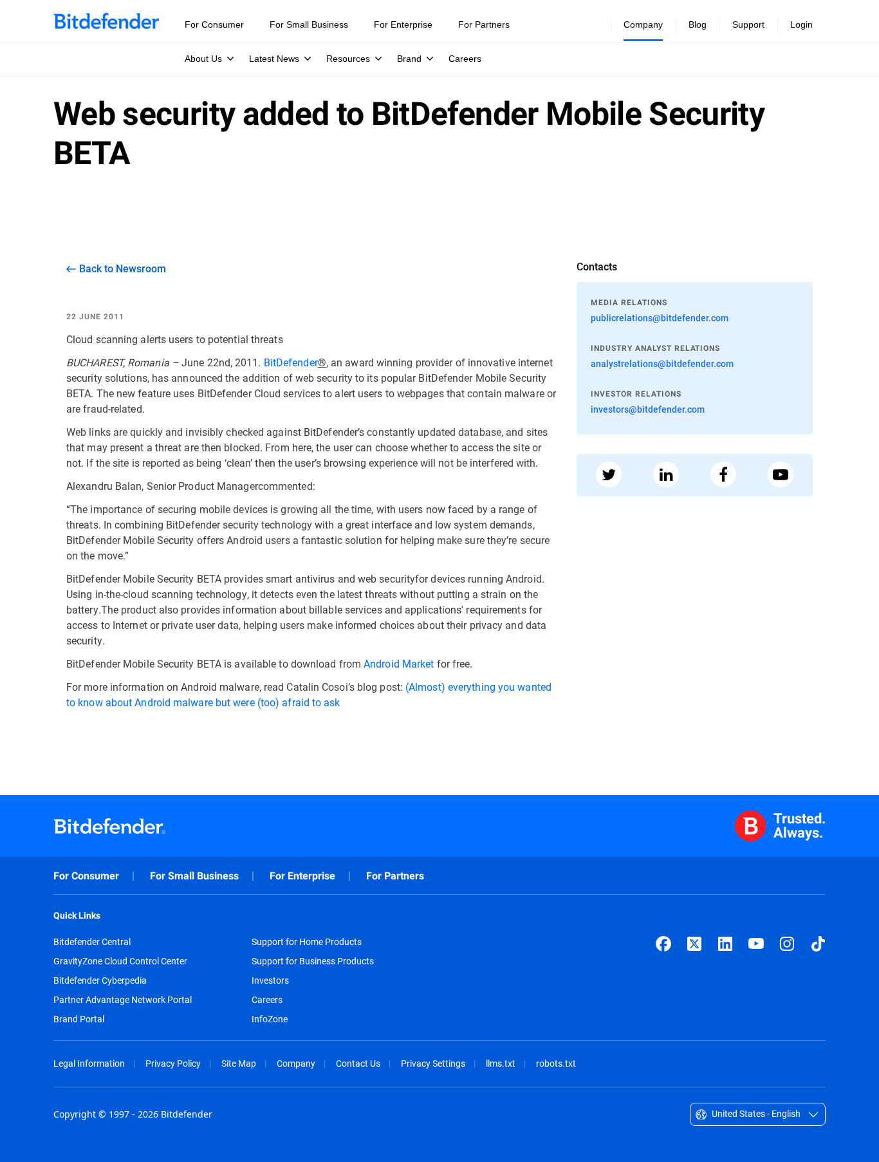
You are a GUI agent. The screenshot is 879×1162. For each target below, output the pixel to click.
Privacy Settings (433, 1063)
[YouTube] (756, 943)
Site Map (238, 1063)
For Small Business (194, 876)
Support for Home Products (307, 942)
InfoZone (270, 1019)
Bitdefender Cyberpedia (100, 980)
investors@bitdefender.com (648, 409)
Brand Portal (78, 1019)
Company (296, 1063)
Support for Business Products (313, 961)
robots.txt (556, 1063)
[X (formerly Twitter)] (694, 943)
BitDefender (291, 362)
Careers (267, 1000)
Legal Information (89, 1063)
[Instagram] (787, 943)
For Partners (395, 876)
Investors (270, 980)
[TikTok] (818, 943)
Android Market (399, 663)
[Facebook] (663, 943)
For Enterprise (302, 876)
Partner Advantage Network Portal (122, 1000)
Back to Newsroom (122, 268)
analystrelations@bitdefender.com (662, 363)
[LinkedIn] (725, 943)
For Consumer (86, 876)
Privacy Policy (173, 1063)
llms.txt (500, 1063)
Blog (698, 24)
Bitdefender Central (92, 942)
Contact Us (358, 1063)
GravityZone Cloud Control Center (120, 961)
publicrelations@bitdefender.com (659, 318)
